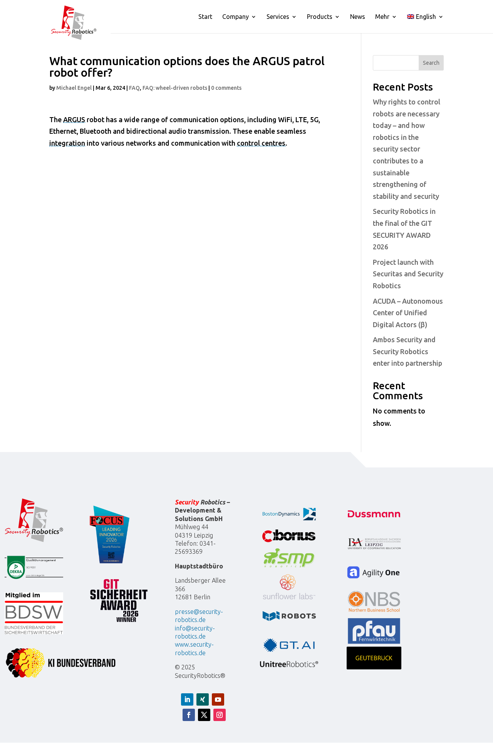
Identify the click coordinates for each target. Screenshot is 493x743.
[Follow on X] (204, 715)
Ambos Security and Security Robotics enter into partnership (407, 351)
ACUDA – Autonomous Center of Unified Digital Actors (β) (408, 312)
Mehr (382, 17)
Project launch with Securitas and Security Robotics (408, 273)
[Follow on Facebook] (189, 715)
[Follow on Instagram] (219, 715)
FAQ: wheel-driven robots (175, 88)
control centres (261, 143)
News (357, 17)
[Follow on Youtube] (218, 699)
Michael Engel (74, 88)
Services (278, 17)
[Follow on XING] (202, 699)
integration (67, 143)
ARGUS (74, 119)
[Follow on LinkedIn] (187, 699)
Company (235, 17)
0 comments (226, 88)
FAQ (134, 88)
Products (319, 17)
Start (205, 17)
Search (431, 63)
